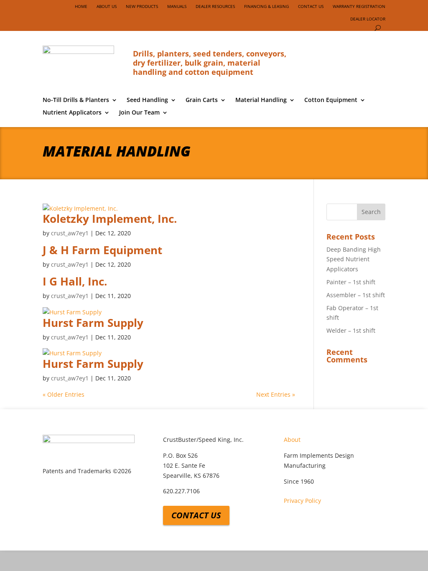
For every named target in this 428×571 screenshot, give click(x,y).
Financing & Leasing (266, 6)
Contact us (196, 515)
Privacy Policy (302, 501)
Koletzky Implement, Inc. (110, 218)
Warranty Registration (359, 6)
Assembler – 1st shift (355, 295)
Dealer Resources (215, 6)
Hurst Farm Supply (93, 322)
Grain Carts (202, 100)
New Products (142, 6)
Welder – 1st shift (350, 330)
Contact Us (311, 6)
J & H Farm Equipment (102, 249)
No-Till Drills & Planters (76, 100)
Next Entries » (275, 394)
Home (81, 6)
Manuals (176, 6)
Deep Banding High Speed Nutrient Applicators (353, 259)
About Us (107, 6)
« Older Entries (63, 394)
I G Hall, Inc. (75, 281)
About (292, 440)
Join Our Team (139, 113)
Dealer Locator (367, 19)
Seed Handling (147, 100)
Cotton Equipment (330, 100)
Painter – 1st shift (350, 282)
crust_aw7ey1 (70, 233)
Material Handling (261, 100)
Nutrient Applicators (72, 113)
